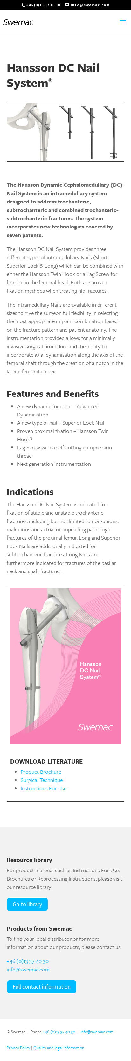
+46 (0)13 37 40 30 (28, 961)
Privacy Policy (18, 1048)
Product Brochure (41, 772)
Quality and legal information (58, 1048)
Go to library (27, 904)
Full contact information (42, 986)
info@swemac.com (28, 969)
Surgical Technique (42, 780)
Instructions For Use (43, 788)
